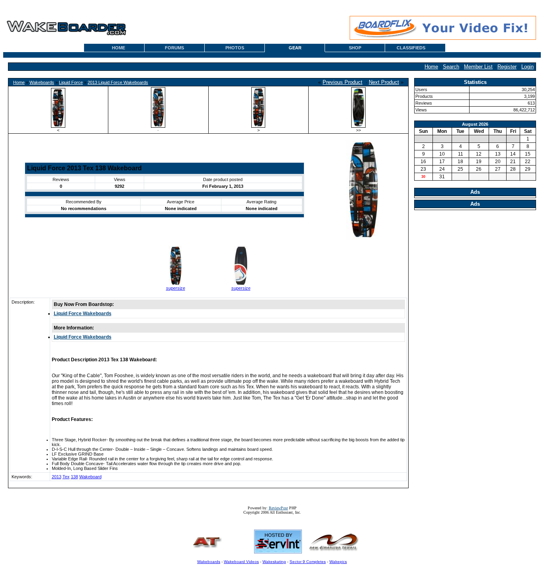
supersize (175, 288)
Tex (66, 476)
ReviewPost (278, 508)
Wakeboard (90, 476)
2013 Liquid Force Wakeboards (118, 82)
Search (451, 67)
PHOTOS (234, 47)
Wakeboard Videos (241, 561)
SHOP (355, 47)
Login (527, 67)
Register (507, 67)
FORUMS (174, 47)
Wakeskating (274, 561)
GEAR (295, 47)
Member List (478, 67)
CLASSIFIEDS (411, 47)
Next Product (384, 82)
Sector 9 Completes (308, 561)
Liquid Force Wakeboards (83, 313)
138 (74, 476)
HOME (118, 47)
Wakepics (338, 561)
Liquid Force (71, 82)
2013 (56, 476)
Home (431, 67)
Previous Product (342, 82)
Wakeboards (41, 82)
